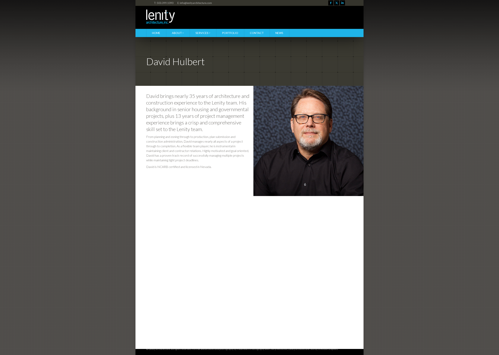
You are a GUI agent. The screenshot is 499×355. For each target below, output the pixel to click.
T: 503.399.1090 (163, 2)
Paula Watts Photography (251, 349)
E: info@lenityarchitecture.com (194, 2)
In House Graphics (328, 349)
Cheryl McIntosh (278, 349)
